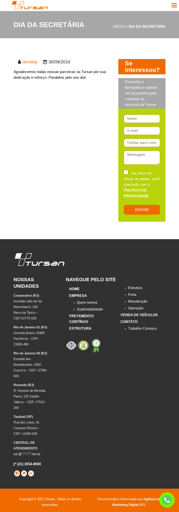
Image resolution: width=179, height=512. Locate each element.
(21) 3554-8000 (28, 464)
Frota (132, 294)
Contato (129, 322)
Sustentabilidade (90, 309)
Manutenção (137, 301)
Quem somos (87, 302)
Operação (135, 308)
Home (74, 289)
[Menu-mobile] (174, 5)
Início (118, 26)
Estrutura (80, 328)
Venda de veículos (139, 315)
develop (29, 61)
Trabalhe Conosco (142, 328)
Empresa (78, 296)
